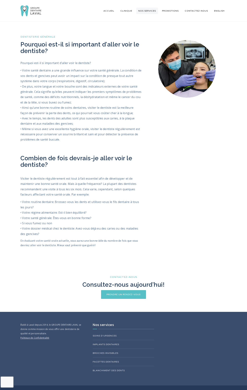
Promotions (170, 11)
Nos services (147, 11)
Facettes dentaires (106, 362)
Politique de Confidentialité (34, 337)
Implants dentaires (106, 344)
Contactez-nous (196, 11)
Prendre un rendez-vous (123, 294)
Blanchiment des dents (109, 370)
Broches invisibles (105, 353)
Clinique (126, 11)
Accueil (108, 11)
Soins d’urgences (105, 335)
